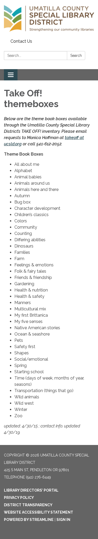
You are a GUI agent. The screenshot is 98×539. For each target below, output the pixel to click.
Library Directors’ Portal (31, 490)
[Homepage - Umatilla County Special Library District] (49, 18)
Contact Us (21, 41)
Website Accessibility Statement (38, 512)
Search (76, 55)
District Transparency (28, 505)
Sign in (63, 520)
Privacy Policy (19, 498)
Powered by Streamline (29, 520)
